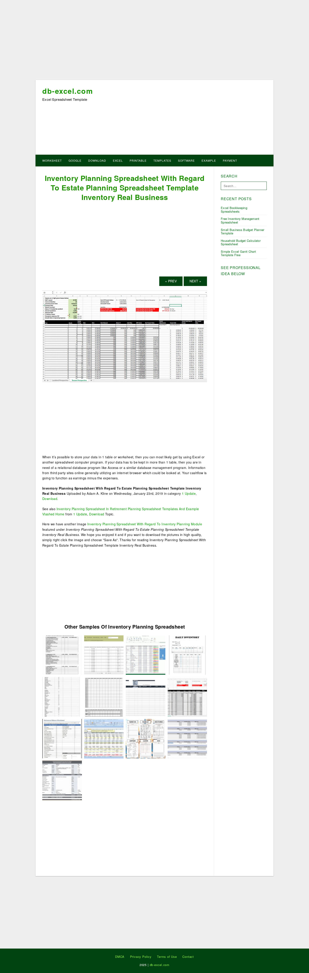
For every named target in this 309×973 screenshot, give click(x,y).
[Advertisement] (154, 41)
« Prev (171, 281)
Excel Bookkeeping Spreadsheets (234, 210)
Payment (230, 160)
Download (97, 160)
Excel (118, 160)
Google (75, 160)
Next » (195, 281)
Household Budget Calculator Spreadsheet (241, 242)
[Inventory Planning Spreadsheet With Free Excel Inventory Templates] (145, 696)
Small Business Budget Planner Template (242, 231)
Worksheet (52, 160)
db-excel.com (67, 91)
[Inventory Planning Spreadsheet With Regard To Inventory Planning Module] (104, 654)
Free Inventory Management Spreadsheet (240, 220)
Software (186, 160)
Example (209, 160)
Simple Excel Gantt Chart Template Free (238, 253)
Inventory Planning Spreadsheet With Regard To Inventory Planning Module (144, 524)
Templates (162, 160)
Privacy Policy (141, 956)
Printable (138, 160)
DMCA (119, 956)
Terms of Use (167, 956)
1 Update (189, 493)
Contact (188, 956)
